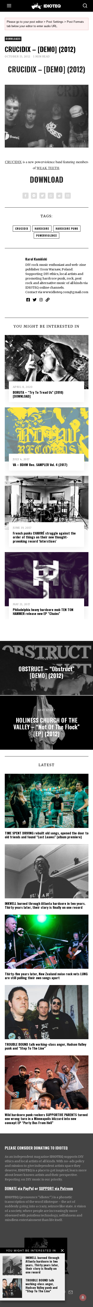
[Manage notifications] (82, 1297)
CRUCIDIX (13, 161)
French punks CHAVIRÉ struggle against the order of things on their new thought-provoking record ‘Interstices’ (44, 537)
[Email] (68, 196)
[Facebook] (25, 196)
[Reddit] (59, 196)
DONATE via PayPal (19, 1188)
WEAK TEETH (48, 168)
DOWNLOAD (46, 179)
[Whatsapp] (51, 196)
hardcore (42, 228)
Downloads (13, 39)
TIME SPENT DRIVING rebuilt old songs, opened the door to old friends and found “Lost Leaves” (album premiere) (46, 835)
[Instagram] (41, 299)
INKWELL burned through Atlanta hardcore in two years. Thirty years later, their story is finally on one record (42, 1264)
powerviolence (46, 235)
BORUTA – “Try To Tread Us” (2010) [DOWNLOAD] (38, 394)
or (36, 1188)
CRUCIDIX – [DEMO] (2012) (46, 69)
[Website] (48, 299)
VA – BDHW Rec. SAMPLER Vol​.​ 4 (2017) (40, 464)
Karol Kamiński (36, 259)
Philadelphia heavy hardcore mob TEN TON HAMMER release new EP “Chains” (43, 611)
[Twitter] (42, 196)
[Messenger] (34, 196)
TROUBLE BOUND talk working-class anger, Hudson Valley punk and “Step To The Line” (42, 1285)
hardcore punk (67, 228)
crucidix (21, 228)
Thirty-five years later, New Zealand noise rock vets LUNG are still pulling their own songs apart (46, 975)
